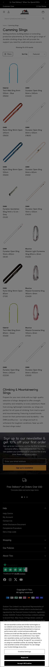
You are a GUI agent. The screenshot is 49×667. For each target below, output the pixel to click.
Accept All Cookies (24, 663)
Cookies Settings (24, 652)
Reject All (24, 658)
